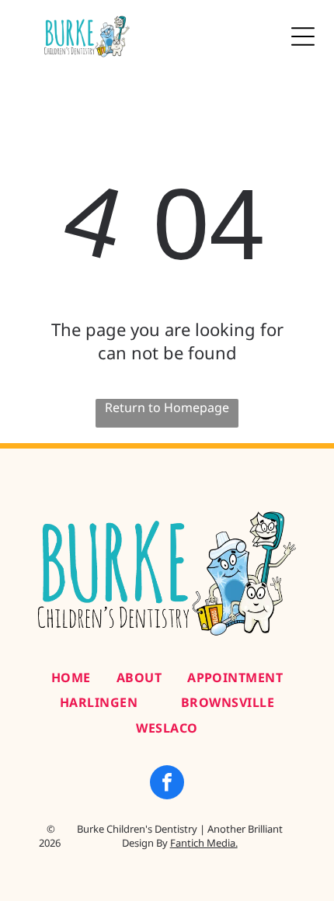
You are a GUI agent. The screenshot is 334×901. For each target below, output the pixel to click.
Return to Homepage (167, 407)
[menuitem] (71, 677)
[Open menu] (303, 36)
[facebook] (167, 784)
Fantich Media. (204, 843)
